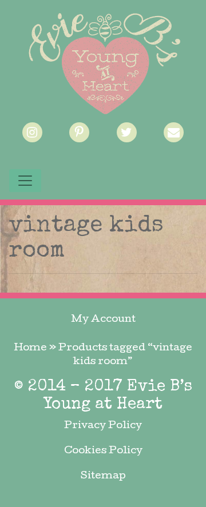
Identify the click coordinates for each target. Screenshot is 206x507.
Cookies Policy (103, 451)
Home (30, 348)
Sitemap (103, 476)
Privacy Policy (103, 426)
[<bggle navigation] (25, 180)
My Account (103, 320)
